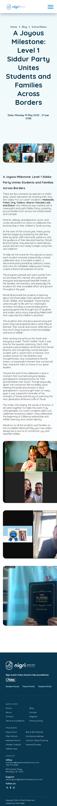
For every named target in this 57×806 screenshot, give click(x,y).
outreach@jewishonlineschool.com (22, 762)
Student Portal (12, 686)
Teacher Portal (44, 686)
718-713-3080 (12, 765)
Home (13, 26)
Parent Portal (28, 686)
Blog (24, 26)
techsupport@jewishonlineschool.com (24, 779)
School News (39, 26)
